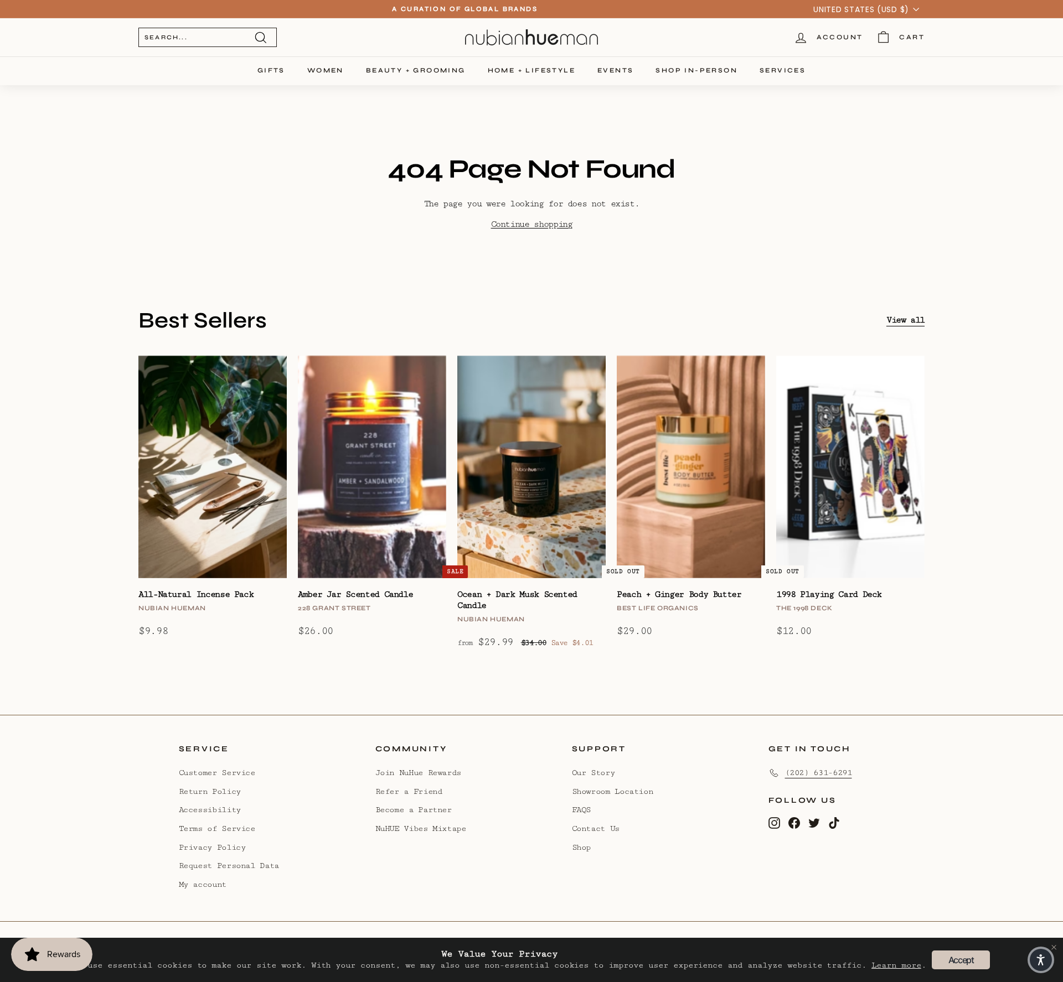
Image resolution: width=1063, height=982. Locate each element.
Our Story (593, 772)
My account (202, 884)
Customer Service (217, 772)
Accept (961, 959)
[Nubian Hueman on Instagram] (774, 822)
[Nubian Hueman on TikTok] (834, 822)
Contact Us (596, 828)
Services (783, 70)
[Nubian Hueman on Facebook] (794, 822)
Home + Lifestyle (531, 70)
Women (325, 70)
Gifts (271, 70)
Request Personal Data (229, 865)
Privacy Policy (212, 847)
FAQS (581, 809)
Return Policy (210, 791)
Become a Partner (413, 809)
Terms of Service (217, 828)
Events (615, 70)
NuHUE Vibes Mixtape (420, 828)
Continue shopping (531, 224)
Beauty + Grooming (416, 70)
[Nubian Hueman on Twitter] (814, 822)
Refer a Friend (408, 791)
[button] (1041, 960)
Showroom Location (612, 791)
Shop (581, 847)
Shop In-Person (696, 70)
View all (905, 320)
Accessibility (210, 809)
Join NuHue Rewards (418, 772)
